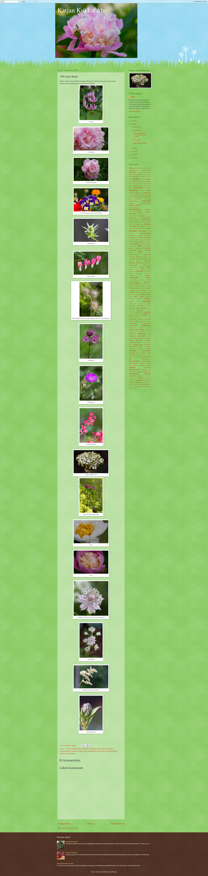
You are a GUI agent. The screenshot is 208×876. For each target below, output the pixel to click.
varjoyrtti (148, 378)
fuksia (144, 183)
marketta (131, 273)
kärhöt (149, 252)
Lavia (149, 256)
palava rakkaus (139, 296)
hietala (140, 192)
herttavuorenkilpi (133, 192)
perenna (147, 301)
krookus (148, 244)
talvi (149, 355)
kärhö (140, 252)
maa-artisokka (133, 265)
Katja (133, 97)
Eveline (140, 183)
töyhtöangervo (132, 371)
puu (150, 315)
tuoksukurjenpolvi (134, 369)
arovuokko (139, 174)
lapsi (141, 256)
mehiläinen (148, 273)
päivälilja (140, 319)
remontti (148, 321)
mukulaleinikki (132, 280)
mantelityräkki (139, 271)
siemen (141, 338)
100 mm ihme (137, 140)
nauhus (136, 284)
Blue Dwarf (143, 176)
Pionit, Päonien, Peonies (140, 143)
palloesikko (132, 298)
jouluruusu (131, 211)
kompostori (148, 242)
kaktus (149, 214)
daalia (136, 178)
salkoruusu (141, 333)
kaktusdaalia (132, 216)
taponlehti (144, 357)
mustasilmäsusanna (134, 282)
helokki (148, 190)
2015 (133, 124)
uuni (149, 371)
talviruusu (138, 357)
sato (130, 338)
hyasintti (148, 195)
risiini (141, 327)
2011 (133, 158)
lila (142, 258)
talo (145, 355)
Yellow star (131, 388)
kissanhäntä (140, 239)
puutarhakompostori (134, 317)
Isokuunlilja (148, 199)
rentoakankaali (133, 323)
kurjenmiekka (132, 250)
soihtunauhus (147, 344)
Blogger (114, 872)
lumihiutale (138, 263)
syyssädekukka (146, 351)
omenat (137, 288)
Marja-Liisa (148, 271)
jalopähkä (131, 203)
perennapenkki (132, 303)
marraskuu (139, 273)
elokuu (134, 181)
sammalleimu (141, 336)
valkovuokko (132, 376)
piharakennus (140, 306)
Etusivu (90, 823)
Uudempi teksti (63, 823)
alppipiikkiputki (147, 170)
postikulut (148, 311)
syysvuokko (132, 353)
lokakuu (132, 263)
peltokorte (131, 301)
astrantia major (147, 174)
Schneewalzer (135, 338)
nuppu (137, 286)
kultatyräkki (147, 248)
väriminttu (143, 384)
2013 (133, 151)
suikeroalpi (131, 348)
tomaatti (149, 363)
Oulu (145, 292)
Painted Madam (146, 294)
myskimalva (147, 282)
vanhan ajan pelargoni (144, 376)
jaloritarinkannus (135, 205)
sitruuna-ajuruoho (137, 344)
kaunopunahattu (146, 220)
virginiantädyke (147, 382)
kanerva (149, 216)
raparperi (131, 321)
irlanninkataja (137, 199)
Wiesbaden (148, 386)
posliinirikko (140, 311)
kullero (140, 246)
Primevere (131, 313)
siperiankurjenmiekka (135, 342)
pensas (138, 301)
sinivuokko (148, 340)
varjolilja (62, 753)
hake (130, 187)
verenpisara (132, 380)
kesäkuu (133, 230)
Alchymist (143, 168)
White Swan (140, 386)
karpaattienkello (146, 218)
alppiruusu (132, 172)
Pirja (149, 308)
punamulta (137, 315)
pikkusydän (132, 308)
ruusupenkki (142, 332)
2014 (133, 148)
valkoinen (147, 373)
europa (135, 183)
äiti (135, 388)
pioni (84, 751)
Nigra (141, 284)
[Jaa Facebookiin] (87, 746)
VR (130, 384)
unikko (145, 372)
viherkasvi (148, 380)
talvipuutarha (132, 357)
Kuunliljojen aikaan (72, 841)
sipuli (130, 344)
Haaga (149, 185)
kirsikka (141, 237)
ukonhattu (139, 371)
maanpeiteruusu (147, 265)
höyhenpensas (140, 197)
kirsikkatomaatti (133, 239)
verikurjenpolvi (70, 753)
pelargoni (147, 298)
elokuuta (136, 127)
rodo (149, 327)
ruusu (142, 329)
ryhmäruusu (132, 334)
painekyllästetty (137, 294)
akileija (131, 168)
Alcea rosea (137, 168)
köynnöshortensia (133, 254)
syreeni (140, 348)
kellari (133, 224)
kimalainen (139, 235)
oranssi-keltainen (133, 290)
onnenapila (143, 288)
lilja (145, 258)
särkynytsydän (101, 751)
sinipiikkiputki (91, 751)
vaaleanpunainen (134, 374)
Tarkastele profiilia (134, 111)
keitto (130, 224)
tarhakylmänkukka (111, 751)
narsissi (131, 284)
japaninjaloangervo (134, 207)
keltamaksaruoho (141, 226)
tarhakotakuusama (146, 359)
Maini (142, 267)
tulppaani (132, 367)
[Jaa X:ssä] (85, 746)
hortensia (137, 195)
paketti (130, 296)
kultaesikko (148, 246)
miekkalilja (148, 275)
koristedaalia (143, 244)
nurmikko (142, 286)
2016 (133, 121)
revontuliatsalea (146, 323)
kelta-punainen (140, 224)
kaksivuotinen (141, 214)
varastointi (131, 378)
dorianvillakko (147, 179)
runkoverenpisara (134, 329)
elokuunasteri (139, 181)
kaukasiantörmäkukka (134, 220)
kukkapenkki (132, 246)
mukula (148, 277)
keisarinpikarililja (146, 222)
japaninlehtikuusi (135, 209)
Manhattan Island (146, 269)
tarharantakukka (133, 363)
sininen (131, 340)
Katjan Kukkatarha (82, 10)
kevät (149, 231)
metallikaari (132, 275)
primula (137, 313)
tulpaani (149, 365)
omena (149, 286)
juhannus (139, 211)
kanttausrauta (132, 218)
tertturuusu (142, 363)
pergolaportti (142, 303)
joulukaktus (148, 209)
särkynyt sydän (146, 353)
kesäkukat (141, 228)
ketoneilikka (142, 231)
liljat (149, 258)
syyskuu (148, 348)
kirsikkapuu (147, 237)
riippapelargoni (146, 325)
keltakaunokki (132, 226)
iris (130, 199)
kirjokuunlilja (147, 235)
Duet (130, 181)
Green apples (143, 185)
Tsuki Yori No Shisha (137, 365)
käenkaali (131, 252)
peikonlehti (139, 298)
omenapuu (132, 288)
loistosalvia (148, 261)
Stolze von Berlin (145, 346)
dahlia (140, 179)
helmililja (142, 190)
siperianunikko (147, 342)
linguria (131, 261)
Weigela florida (133, 386)
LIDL (138, 258)
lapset (137, 256)
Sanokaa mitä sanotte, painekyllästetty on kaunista (139, 135)
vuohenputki (134, 384)
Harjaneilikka (138, 187)
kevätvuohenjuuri (145, 233)
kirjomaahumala (133, 237)
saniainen (148, 336)
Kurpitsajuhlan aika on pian (65, 863)
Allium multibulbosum (73, 749)
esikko (149, 181)
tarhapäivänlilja (146, 361)
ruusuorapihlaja (133, 332)
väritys (149, 384)
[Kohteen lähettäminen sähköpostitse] (81, 746)
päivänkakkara (147, 319)
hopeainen (131, 195)
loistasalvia (138, 261)
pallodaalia (148, 296)
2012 (133, 155)
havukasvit (148, 187)
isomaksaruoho (133, 201)
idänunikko (148, 197)
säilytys (138, 353)
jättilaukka (92, 749)
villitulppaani (139, 382)
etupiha (131, 183)
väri (139, 384)
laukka (145, 256)
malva (148, 267)
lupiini (143, 263)
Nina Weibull (147, 284)
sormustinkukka (133, 346)
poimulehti (131, 311)
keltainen (147, 224)
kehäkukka (131, 222)
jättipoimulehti (100, 749)
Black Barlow (136, 176)
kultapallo (131, 248)
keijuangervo (138, 222)
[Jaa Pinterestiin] (90, 746)
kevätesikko (132, 233)
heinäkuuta (136, 130)
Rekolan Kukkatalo (140, 321)
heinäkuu (133, 190)
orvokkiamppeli (139, 292)
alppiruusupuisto (141, 172)
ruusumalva (148, 329)
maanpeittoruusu (133, 267)
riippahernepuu (133, 325)
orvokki (80, 751)
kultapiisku (138, 248)
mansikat (131, 271)
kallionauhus (140, 216)
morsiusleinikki (133, 277)
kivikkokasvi (147, 239)
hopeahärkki (147, 192)
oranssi (148, 288)
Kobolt (142, 242)
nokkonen (131, 286)
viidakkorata (132, 382)
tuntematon (148, 367)
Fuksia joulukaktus (71, 852)
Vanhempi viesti (118, 823)
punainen (147, 312)
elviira (144, 181)
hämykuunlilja (132, 197)
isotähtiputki (85, 749)
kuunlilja (74, 751)
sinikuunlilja (147, 338)
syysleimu (132, 350)
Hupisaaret (142, 195)
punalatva (131, 315)
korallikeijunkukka (65, 751)
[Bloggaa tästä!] (83, 746)
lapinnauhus (132, 256)
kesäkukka (148, 228)
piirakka (148, 306)
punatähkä (144, 315)
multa (142, 280)
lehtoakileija (132, 258)
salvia (149, 334)
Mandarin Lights (134, 269)
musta (149, 280)
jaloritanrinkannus (146, 203)
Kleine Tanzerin (134, 242)
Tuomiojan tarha (146, 369)
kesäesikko (136, 228)
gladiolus (136, 185)
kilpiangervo (110, 749)
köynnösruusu (147, 254)
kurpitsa (141, 250)
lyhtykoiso (148, 263)
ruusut (149, 332)
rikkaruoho (132, 327)
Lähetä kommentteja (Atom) (69, 828)
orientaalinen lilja (145, 290)
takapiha (141, 355)
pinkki (138, 308)
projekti (141, 313)
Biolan (130, 176)
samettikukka (132, 336)
